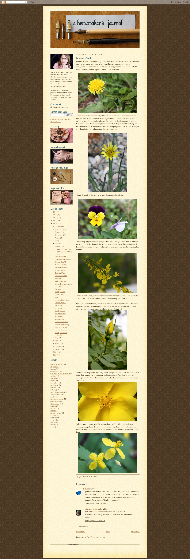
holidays (53, 387)
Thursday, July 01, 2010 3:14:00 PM (95, 503)
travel (52, 420)
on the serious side (56, 399)
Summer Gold (59, 246)
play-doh (58, 289)
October (58, 232)
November (59, 229)
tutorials (53, 422)
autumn (53, 369)
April (57, 340)
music (52, 397)
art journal (54, 366)
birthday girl (59, 294)
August (57, 238)
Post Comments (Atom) (96, 537)
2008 (55, 355)
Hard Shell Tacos (60, 273)
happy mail (54, 385)
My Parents (58, 305)
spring (52, 415)
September (59, 235)
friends (52, 380)
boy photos (58, 308)
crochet (53, 376)
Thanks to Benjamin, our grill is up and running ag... (63, 251)
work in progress (60, 281)
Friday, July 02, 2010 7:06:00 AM (95, 521)
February (58, 346)
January (58, 349)
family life (54, 378)
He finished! (59, 316)
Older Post (135, 531)
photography (54, 404)
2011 (55, 220)
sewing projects (55, 413)
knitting (53, 390)
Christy (88, 488)
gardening (53, 383)
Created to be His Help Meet (60, 373)
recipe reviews (59, 319)
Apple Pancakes (60, 313)
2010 (55, 223)
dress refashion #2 (61, 256)
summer (53, 417)
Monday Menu (60, 270)
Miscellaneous (55, 394)
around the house (56, 364)
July (56, 241)
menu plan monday (57, 392)
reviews (53, 410)
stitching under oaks (93, 508)
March (57, 343)
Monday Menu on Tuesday (61, 333)
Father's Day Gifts (61, 267)
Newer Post (80, 531)
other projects (55, 401)
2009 (55, 352)
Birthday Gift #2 (60, 262)
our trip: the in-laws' (61, 322)
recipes (52, 408)
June (56, 243)
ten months (58, 278)
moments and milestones (63, 259)
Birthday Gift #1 (60, 265)
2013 (55, 215)
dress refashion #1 (61, 275)
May (56, 338)
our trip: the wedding (62, 324)
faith (56, 297)
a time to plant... (60, 302)
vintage (53, 424)
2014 (55, 212)
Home (108, 531)
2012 (55, 218)
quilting (53, 406)
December (58, 226)
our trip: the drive (61, 330)
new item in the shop (62, 300)
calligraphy (54, 371)
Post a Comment (83, 526)
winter (52, 427)
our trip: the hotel (61, 327)
